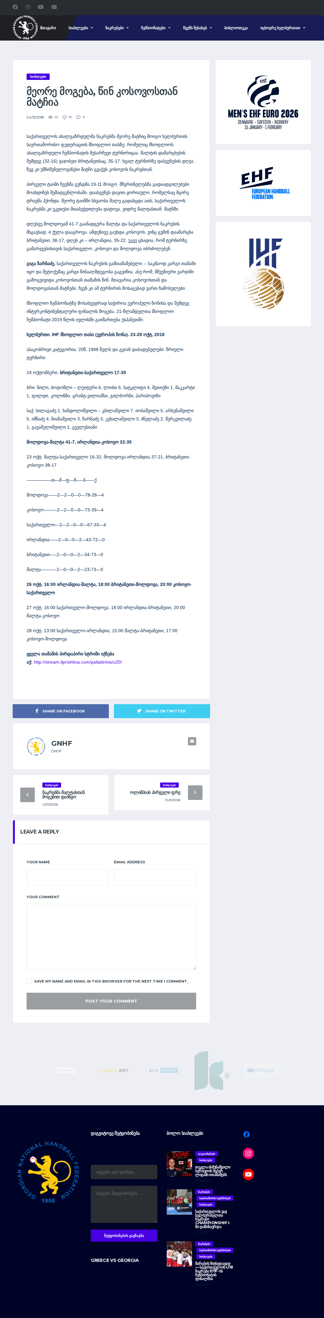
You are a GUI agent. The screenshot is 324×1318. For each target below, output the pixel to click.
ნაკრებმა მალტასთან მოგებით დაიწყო (63, 794)
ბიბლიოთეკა (236, 27)
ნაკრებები (114, 27)
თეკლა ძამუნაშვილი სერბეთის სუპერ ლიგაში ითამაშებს (212, 1171)
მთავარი (48, 27)
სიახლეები (78, 27)
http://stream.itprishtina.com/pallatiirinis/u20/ (78, 662)
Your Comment (43, 897)
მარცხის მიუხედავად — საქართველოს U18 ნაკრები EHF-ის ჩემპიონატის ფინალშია (214, 1271)
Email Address (129, 862)
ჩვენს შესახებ (195, 27)
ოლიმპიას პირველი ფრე (155, 792)
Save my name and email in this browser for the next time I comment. (111, 981)
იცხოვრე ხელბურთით (280, 27)
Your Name (38, 862)
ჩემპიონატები (153, 27)
